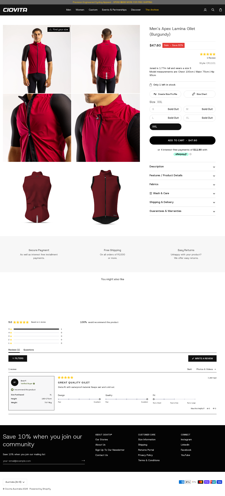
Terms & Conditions (149, 460)
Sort (189, 369)
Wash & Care (161, 193)
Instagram (186, 439)
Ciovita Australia (13, 488)
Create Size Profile (167, 94)
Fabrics (154, 184)
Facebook (186, 449)
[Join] (82, 460)
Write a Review (205, 359)
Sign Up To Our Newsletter (110, 449)
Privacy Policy (145, 455)
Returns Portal (146, 449)
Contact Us (101, 455)
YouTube (185, 455)
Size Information (147, 439)
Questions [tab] (28, 349)
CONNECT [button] (185, 434)
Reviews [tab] (14, 349)
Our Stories (101, 439)
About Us (100, 444)
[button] (68, 9)
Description (157, 166)
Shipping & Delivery (162, 202)
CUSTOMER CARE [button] (146, 434)
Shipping (142, 444)
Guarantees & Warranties (165, 211)
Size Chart (202, 94)
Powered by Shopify (40, 488)
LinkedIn (185, 444)
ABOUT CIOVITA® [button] (103, 434)
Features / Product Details (166, 175)
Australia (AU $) (13, 482)
